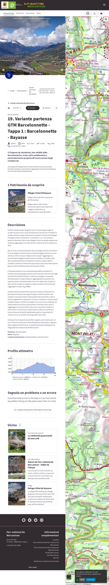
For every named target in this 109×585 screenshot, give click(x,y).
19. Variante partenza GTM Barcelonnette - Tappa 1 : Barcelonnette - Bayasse (33, 108)
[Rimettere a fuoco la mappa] (68, 19)
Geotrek (56, 558)
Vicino (39, 13)
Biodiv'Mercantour (52, 553)
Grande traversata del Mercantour (32, 91)
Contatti (55, 540)
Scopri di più (90, 580)
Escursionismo (21, 91)
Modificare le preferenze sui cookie (46, 561)
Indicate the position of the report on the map (34, 410)
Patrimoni (20, 13)
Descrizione (30, 13)
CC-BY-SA (69, 584)
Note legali (33, 567)
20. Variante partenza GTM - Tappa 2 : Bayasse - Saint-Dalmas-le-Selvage (48, 108)
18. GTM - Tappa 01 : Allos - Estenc (19, 108)
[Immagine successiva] (62, 45)
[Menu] (104, 4)
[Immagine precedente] (3, 45)
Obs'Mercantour (53, 555)
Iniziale (12, 91)
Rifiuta (82, 580)
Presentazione (8, 13)
